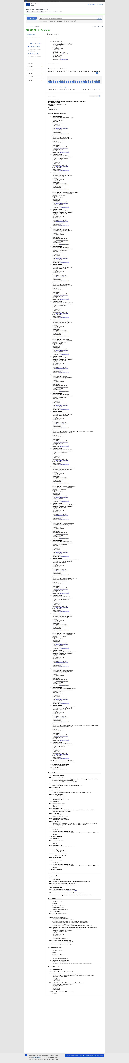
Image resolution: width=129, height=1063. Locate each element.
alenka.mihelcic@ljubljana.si (62, 53)
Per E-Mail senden (34, 53)
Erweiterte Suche (52, 21)
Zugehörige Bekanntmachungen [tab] (33, 37)
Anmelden (92, 4)
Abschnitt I (30, 63)
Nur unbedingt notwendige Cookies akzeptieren (91, 1055)
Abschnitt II (30, 66)
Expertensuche (60, 21)
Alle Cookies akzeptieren (72, 1055)
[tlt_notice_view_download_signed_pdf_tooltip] (97, 73)
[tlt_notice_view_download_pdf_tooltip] (49, 82)
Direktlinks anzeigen (35, 46)
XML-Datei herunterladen (36, 43)
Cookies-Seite (36, 1057)
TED (27, 26)
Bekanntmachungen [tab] (31, 34)
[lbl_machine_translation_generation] (65, 87)
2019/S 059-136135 (72, 890)
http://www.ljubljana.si (63, 59)
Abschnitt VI (30, 80)
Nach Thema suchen (69, 21)
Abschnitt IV (30, 70)
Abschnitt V (30, 73)
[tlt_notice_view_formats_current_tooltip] (99, 96)
